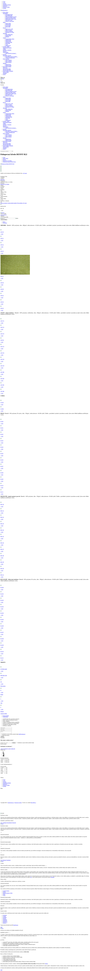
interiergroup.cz (11, 802)
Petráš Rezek (15, 925)
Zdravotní (5, 33)
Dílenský (4, 63)
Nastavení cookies (18, 802)
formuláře (52, 877)
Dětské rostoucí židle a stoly (10, 19)
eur (4, 214)
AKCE (4, 74)
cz (1, 214)
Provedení (5, 222)
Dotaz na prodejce (4, 203)
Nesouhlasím (9, 822)
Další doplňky (5, 52)
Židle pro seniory (8, 30)
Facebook (5, 915)
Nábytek (4, 54)
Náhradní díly (8, 45)
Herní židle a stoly (8, 20)
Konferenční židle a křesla (10, 17)
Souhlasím (8, 860)
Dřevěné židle (8, 24)
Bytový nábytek (6, 58)
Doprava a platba (6, 7)
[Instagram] (3, 753)
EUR (4, 77)
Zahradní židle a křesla (9, 38)
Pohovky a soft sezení (9, 21)
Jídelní (4, 22)
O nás (4, 2)
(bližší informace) (22, 734)
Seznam (4, 918)
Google (4, 916)
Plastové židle (8, 23)
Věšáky (4, 48)
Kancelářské (5, 13)
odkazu (46, 963)
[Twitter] (3, 754)
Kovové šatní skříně (7, 68)
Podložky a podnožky (7, 50)
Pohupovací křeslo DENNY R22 (9, 161)
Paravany (5, 51)
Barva (4, 221)
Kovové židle (8, 25)
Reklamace (5, 5)
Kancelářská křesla (9, 14)
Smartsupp (5, 920)
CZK (1, 77)
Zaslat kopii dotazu (5, 735)
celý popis (25, 173)
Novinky (4, 3)
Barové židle (7, 26)
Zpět (1, 927)
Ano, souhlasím (3, 822)
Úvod (4, 1)
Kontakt (4, 8)
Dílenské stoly (8, 64)
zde (31, 877)
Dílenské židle (8, 41)
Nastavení (14, 822)
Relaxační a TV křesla (9, 32)
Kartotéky (5, 73)
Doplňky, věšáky (6, 46)
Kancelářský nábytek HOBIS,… (11, 56)
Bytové (4, 27)
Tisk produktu (19, 203)
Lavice (6, 44)
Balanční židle (8, 35)
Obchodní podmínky (7, 4)
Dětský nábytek (8, 62)
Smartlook (5, 919)
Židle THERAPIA (9, 34)
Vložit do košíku (4, 219)
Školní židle (7, 43)
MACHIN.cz (33, 802)
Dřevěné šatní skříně (7, 70)
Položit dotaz (5, 716)
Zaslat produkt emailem (12, 203)
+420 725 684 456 (4, 748)
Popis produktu (6, 715)
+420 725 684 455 (11, 748)
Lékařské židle (8, 40)
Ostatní (4, 37)
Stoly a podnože (8, 61)
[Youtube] (3, 755)
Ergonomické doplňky (7, 47)
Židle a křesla (5, 12)
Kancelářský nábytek (7, 55)
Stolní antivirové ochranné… (11, 53)
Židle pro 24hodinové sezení (10, 16)
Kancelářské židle (8, 15)
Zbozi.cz (4, 923)
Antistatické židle (8, 42)
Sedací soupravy (8, 60)
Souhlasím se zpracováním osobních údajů (13, 734)
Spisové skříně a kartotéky (8, 71)
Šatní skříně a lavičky (7, 66)
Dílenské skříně (8, 65)
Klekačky (7, 36)
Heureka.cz (5, 921)
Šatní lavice (5, 67)
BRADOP (2, 179)
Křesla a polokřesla (9, 31)
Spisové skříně (6, 72)
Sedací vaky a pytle (9, 29)
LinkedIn (4, 917)
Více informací (3, 860)
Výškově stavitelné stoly (10, 57)
